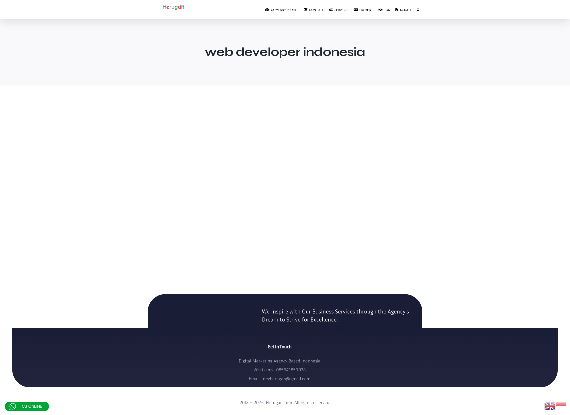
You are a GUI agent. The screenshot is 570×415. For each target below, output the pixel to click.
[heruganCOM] (199, 313)
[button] (418, 9)
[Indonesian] (561, 406)
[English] (550, 406)
